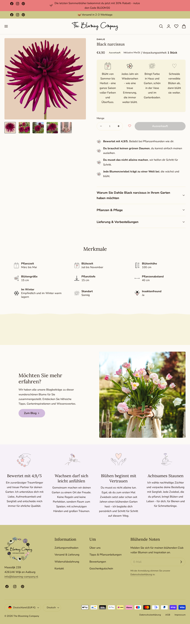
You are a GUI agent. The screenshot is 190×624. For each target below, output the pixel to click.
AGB (167, 614)
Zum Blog (30, 413)
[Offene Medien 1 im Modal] (79, 45)
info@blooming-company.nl (21, 576)
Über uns (95, 548)
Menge (100, 118)
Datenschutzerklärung (141, 574)
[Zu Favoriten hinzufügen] (130, 126)
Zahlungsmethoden (66, 548)
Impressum (180, 614)
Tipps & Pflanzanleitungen (105, 554)
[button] (6, 26)
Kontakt (59, 568)
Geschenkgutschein (101, 568)
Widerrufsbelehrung (67, 561)
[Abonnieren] (181, 562)
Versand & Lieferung (67, 554)
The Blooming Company (26, 616)
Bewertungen (97, 561)
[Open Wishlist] (176, 26)
